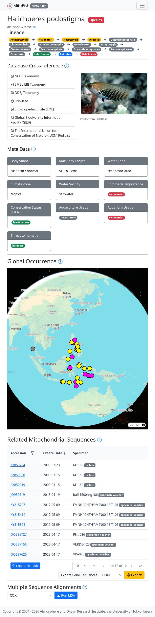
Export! (136, 575)
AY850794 (17, 465)
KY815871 (17, 524)
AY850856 (17, 475)
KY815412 (17, 514)
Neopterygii (70, 39)
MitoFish (29, 5)
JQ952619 (17, 494)
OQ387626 (18, 554)
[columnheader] (55, 453)
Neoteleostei (81, 44)
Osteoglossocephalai (123, 39)
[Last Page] (140, 566)
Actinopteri (45, 39)
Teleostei (94, 39)
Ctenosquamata (20, 49)
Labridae (65, 54)
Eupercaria (16, 54)
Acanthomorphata (51, 49)
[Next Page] (132, 566)
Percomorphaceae (121, 49)
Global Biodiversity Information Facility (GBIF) (37, 120)
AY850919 (17, 485)
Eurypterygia (108, 44)
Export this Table (27, 566)
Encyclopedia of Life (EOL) (34, 109)
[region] (77, 348)
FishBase (21, 101)
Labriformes (41, 54)
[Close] (148, 7)
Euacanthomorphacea (86, 49)
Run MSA (67, 595)
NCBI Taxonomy (26, 76)
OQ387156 (18, 544)
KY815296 (17, 505)
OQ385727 (18, 534)
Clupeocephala (19, 44)
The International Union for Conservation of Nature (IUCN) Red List (40, 133)
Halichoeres (89, 54)
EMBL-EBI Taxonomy (30, 84)
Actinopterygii (19, 39)
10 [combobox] (77, 565)
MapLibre (135, 425)
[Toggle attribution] (143, 425)
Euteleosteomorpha (51, 44)
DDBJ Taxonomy (26, 92)
